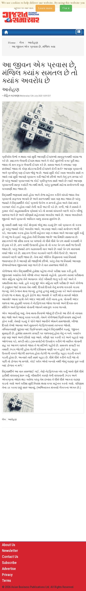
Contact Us (10, 556)
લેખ (4, 419)
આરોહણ (12, 419)
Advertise (9, 569)
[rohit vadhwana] (43, 402)
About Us (8, 545)
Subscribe (9, 562)
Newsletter (10, 550)
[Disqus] (43, 486)
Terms (6, 580)
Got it (65, 8)
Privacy (7, 575)
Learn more (45, 8)
